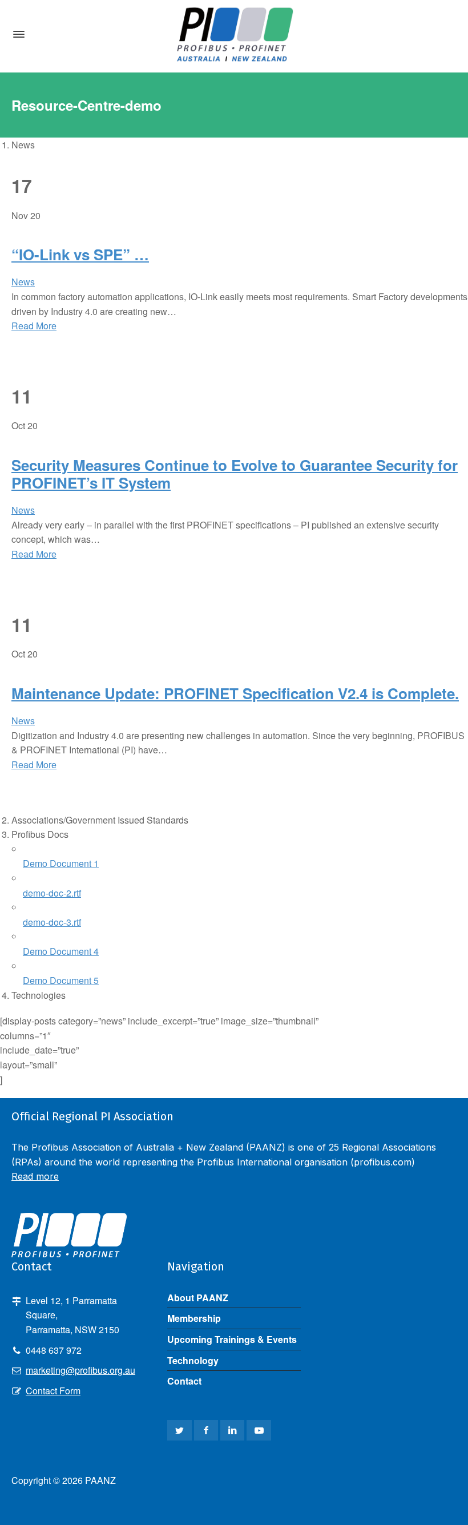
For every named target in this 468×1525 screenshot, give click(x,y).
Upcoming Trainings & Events (232, 1339)
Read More (34, 325)
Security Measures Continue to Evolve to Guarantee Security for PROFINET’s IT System (234, 473)
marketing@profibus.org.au (80, 1370)
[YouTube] (259, 1430)
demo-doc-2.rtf (52, 892)
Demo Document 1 (61, 863)
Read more (35, 1176)
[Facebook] (206, 1430)
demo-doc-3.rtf (52, 922)
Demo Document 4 (61, 951)
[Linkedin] (232, 1430)
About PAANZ (197, 1297)
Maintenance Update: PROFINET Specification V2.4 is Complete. (235, 693)
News (23, 281)
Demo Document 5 (61, 980)
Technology (193, 1360)
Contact (184, 1380)
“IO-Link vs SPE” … (80, 254)
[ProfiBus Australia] (234, 34)
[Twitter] (179, 1430)
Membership (194, 1318)
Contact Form (53, 1390)
